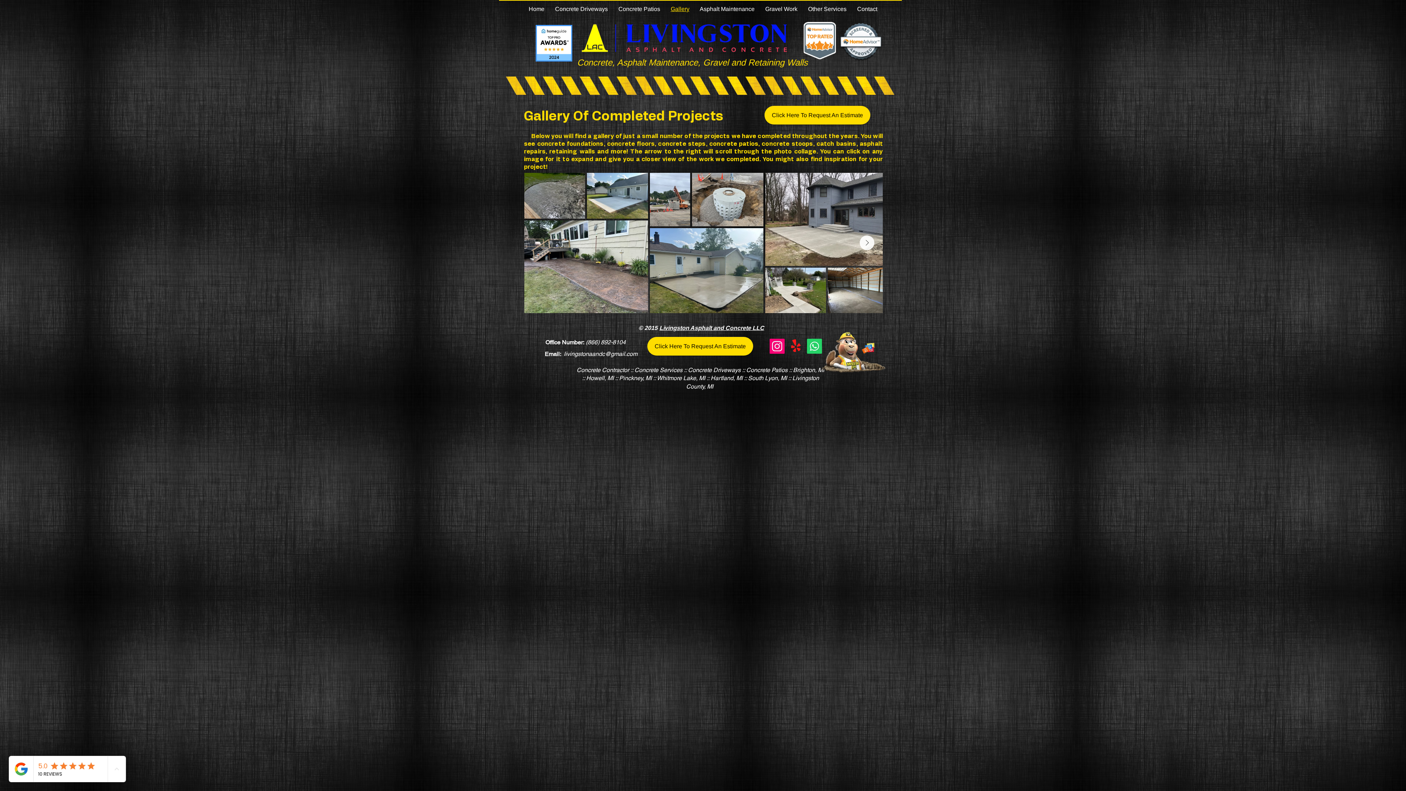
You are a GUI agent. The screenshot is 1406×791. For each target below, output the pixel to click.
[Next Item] (867, 242)
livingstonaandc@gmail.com (600, 353)
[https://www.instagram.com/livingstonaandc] (777, 346)
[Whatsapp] (814, 346)
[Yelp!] (795, 346)
